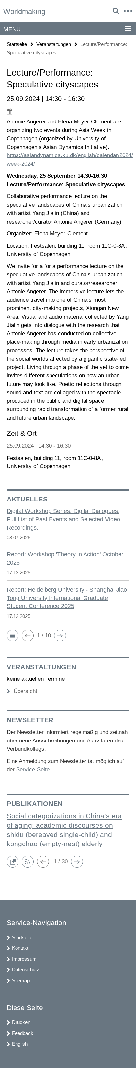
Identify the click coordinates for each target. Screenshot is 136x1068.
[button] (12, 635)
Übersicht (25, 691)
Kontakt (20, 948)
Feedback (22, 1033)
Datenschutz (25, 969)
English (20, 1044)
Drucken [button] (21, 1022)
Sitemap (21, 980)
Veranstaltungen (53, 44)
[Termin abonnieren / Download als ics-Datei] (68, 111)
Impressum (24, 959)
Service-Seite (33, 769)
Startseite (17, 44)
